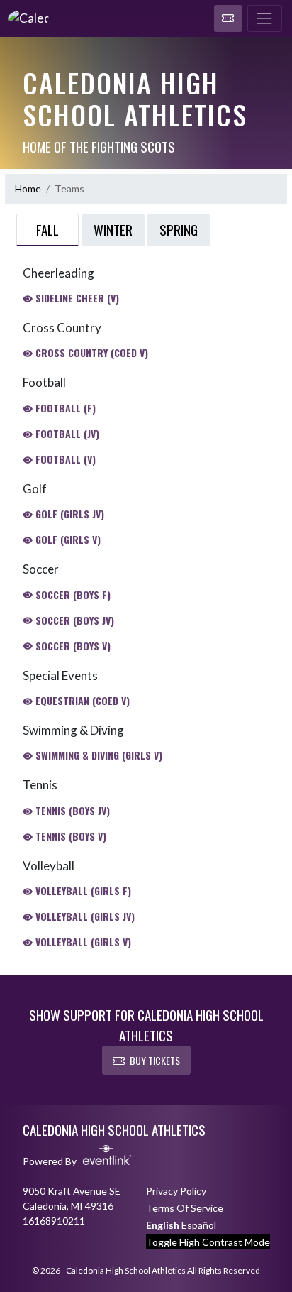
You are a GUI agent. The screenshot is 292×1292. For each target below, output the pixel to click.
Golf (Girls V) (67, 539)
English (162, 1225)
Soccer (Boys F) (72, 594)
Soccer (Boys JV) (73, 620)
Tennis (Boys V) (69, 835)
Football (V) (64, 458)
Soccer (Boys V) (72, 645)
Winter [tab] (113, 229)
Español (198, 1225)
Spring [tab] (178, 229)
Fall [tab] (47, 229)
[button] (228, 18)
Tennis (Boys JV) (71, 810)
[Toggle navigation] (264, 18)
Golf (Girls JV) (68, 513)
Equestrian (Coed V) (81, 700)
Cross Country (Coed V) (90, 352)
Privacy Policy (176, 1191)
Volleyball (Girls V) (82, 941)
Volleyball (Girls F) (82, 890)
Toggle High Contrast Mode (208, 1242)
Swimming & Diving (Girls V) (97, 755)
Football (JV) (66, 433)
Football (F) (64, 407)
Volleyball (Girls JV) (84, 916)
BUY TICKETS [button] (155, 1060)
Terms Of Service (184, 1208)
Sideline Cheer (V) (76, 297)
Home (28, 188)
